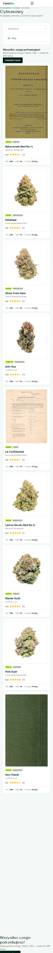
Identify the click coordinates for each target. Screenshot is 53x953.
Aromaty (16, 8)
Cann (8, 3)
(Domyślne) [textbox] (13, 28)
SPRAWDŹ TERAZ (12, 60)
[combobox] (26, 28)
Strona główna (5, 8)
